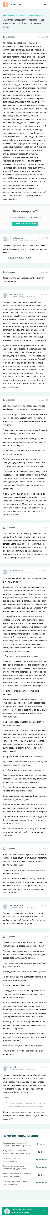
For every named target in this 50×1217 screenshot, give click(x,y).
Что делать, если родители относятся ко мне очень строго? (17, 1152)
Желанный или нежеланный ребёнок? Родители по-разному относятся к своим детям (17, 1144)
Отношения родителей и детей (30, 15)
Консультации (8, 15)
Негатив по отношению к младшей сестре (14, 1159)
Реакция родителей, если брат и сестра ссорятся (17, 1182)
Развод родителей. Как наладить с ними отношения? (17, 1175)
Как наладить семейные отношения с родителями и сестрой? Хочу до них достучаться (14, 1167)
